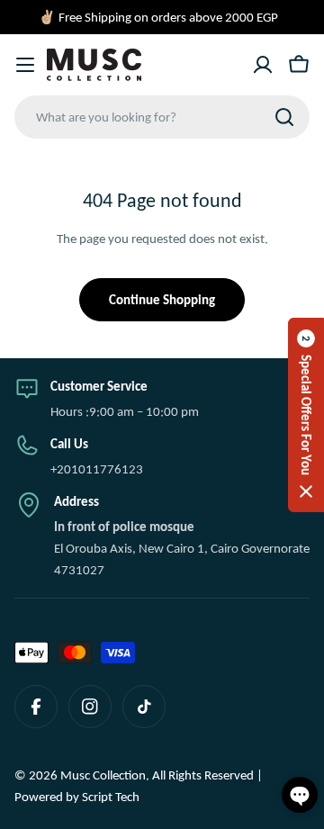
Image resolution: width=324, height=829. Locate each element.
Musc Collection (103, 775)
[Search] (284, 117)
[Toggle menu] (25, 65)
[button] (306, 415)
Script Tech (111, 796)
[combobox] (162, 117)
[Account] (263, 65)
